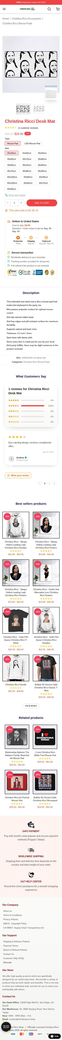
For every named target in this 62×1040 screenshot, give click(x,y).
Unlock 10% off (6, 1026)
